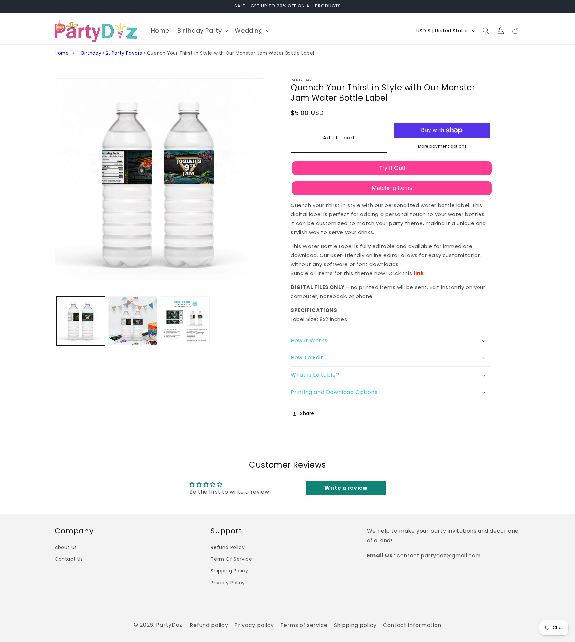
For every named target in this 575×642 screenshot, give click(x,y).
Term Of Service (231, 559)
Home (62, 53)
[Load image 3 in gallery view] (185, 320)
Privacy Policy (228, 582)
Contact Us (69, 559)
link (419, 273)
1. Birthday (89, 53)
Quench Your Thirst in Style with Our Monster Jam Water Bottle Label (230, 53)
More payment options (442, 146)
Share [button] (307, 413)
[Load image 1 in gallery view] (80, 320)
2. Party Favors (124, 53)
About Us (66, 547)
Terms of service (304, 625)
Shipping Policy (229, 570)
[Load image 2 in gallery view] (132, 320)
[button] (202, 30)
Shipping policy (355, 625)
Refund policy (209, 625)
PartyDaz (169, 625)
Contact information (412, 625)
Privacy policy (254, 625)
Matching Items (392, 188)
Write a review (345, 488)
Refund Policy (228, 547)
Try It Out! (392, 168)
